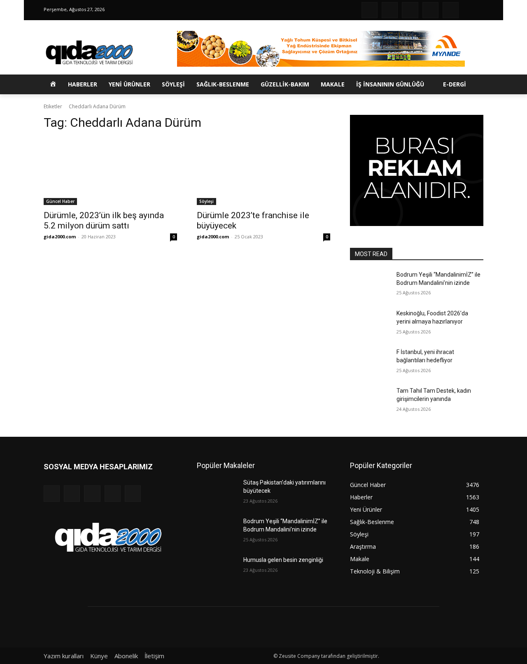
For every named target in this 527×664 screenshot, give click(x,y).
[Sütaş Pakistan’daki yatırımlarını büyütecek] (217, 493)
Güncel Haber (60, 201)
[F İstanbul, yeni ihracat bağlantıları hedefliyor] (370, 362)
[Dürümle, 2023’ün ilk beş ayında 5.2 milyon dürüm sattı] (110, 171)
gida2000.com (60, 236)
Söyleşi (206, 201)
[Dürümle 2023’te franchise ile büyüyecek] (263, 171)
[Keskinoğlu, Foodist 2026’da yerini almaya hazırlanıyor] (370, 324)
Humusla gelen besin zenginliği (283, 560)
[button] (470, 84)
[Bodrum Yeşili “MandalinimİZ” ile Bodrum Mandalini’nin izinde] (370, 285)
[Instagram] (390, 10)
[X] (430, 10)
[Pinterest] (410, 10)
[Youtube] (451, 10)
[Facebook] (369, 10)
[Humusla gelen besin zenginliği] (217, 570)
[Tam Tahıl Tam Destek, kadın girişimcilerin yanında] (370, 401)
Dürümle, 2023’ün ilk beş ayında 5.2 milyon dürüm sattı (104, 220)
